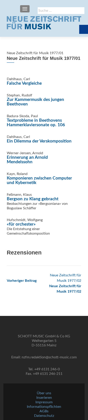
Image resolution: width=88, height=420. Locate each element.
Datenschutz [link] (44, 416)
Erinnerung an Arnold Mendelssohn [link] (27, 159)
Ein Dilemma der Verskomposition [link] (39, 141)
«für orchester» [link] (21, 224)
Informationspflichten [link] (44, 406)
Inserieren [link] (44, 397)
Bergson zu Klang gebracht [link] (32, 199)
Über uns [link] (44, 393)
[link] (44, 23)
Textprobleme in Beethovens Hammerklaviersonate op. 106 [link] (36, 122)
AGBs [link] (44, 411)
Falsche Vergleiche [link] (24, 83)
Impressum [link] (44, 402)
